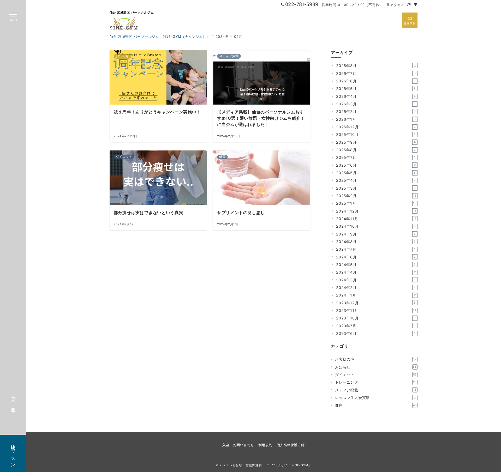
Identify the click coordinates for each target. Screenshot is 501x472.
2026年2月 (376, 111)
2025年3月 (376, 188)
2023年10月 (376, 318)
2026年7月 (376, 73)
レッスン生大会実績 (375, 397)
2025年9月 (376, 142)
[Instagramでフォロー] (409, 5)
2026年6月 (376, 81)
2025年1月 (376, 203)
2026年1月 (376, 119)
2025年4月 (376, 180)
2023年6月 (376, 333)
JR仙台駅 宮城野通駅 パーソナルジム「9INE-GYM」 (270, 465)
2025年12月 (376, 127)
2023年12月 (376, 303)
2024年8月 (376, 241)
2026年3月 (376, 104)
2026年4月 (376, 96)
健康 (376, 405)
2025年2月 (376, 195)
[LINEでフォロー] (416, 5)
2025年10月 (376, 134)
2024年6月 (376, 257)
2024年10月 (376, 226)
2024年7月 (376, 249)
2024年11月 (376, 218)
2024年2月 (376, 287)
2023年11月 (376, 310)
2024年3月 (376, 280)
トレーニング (376, 382)
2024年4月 (376, 272)
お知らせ (376, 367)
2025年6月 (376, 165)
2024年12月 (376, 211)
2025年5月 (376, 173)
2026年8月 (376, 65)
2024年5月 (376, 264)
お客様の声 (375, 359)
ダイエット (376, 374)
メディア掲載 (375, 390)
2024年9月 (376, 234)
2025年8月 (376, 150)
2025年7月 (376, 157)
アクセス (397, 5)
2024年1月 (376, 295)
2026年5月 (376, 88)
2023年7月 (376, 326)
